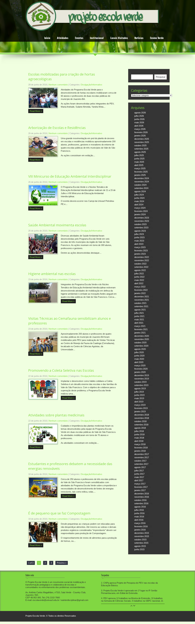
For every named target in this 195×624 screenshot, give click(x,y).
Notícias (138, 38)
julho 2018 (139, 431)
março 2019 (139, 405)
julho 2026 (139, 116)
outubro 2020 (140, 342)
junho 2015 (139, 549)
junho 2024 (139, 198)
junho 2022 (139, 277)
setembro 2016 (141, 503)
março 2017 (139, 483)
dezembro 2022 (141, 257)
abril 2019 (138, 401)
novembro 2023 (141, 221)
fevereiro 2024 (141, 211)
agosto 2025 (140, 152)
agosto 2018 (140, 428)
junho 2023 (139, 237)
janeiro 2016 (140, 529)
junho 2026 (139, 119)
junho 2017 (139, 474)
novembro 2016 (141, 497)
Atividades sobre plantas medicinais (56, 415)
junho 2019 (139, 395)
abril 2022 (138, 283)
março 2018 (139, 444)
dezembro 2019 (141, 375)
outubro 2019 (140, 382)
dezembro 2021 (141, 296)
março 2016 (139, 523)
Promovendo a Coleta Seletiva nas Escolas (61, 370)
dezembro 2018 (141, 415)
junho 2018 (139, 434)
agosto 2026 (140, 112)
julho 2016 (139, 510)
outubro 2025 (140, 145)
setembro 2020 (141, 346)
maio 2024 (139, 201)
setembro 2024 (141, 188)
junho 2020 (139, 355)
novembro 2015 (141, 536)
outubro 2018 (140, 421)
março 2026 (139, 129)
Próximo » (61, 563)
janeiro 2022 (140, 293)
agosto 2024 (140, 191)
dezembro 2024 (141, 178)
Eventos (79, 38)
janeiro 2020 (140, 372)
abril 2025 (138, 165)
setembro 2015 (141, 543)
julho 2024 (139, 194)
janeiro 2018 (140, 451)
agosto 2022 (140, 270)
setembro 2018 (141, 424)
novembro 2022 (141, 260)
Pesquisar (135, 73)
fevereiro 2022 (141, 290)
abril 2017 (138, 480)
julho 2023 (139, 234)
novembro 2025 (141, 142)
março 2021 (139, 326)
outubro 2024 (140, 185)
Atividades (62, 38)
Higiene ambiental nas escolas (52, 273)
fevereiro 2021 (141, 329)
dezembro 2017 (141, 454)
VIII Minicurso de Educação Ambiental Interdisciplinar (69, 176)
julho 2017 (139, 470)
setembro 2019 (141, 385)
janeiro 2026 (140, 135)
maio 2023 (139, 240)
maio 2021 (139, 319)
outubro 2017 (140, 461)
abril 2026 (138, 126)
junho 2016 (139, 513)
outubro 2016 (140, 500)
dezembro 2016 (141, 493)
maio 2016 (139, 516)
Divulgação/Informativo (91, 84)
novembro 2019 (141, 378)
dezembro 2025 (141, 139)
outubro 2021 (140, 303)
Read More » (36, 111)
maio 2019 (139, 398)
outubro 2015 (140, 539)
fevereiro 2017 (141, 487)
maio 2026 (139, 122)
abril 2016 (138, 520)
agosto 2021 (140, 309)
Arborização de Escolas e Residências (57, 127)
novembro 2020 (141, 339)
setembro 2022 (141, 267)
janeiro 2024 (140, 214)
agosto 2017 (140, 467)
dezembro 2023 (141, 217)
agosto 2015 (140, 546)
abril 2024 (138, 204)
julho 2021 (139, 313)
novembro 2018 (141, 418)
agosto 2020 (140, 349)
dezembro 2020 (141, 336)
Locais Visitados (119, 38)
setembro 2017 (141, 464)
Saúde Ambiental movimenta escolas (57, 225)
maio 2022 (139, 280)
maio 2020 (139, 359)
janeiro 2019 (140, 411)
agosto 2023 (140, 231)
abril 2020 (138, 362)
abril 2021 (138, 323)
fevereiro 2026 (141, 132)
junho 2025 (139, 158)
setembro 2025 (141, 149)
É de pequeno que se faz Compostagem (59, 513)
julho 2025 (139, 155)
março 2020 (139, 365)
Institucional (97, 38)
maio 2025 (139, 162)
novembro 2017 (141, 457)
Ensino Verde (157, 38)
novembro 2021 (141, 300)
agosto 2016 (140, 506)
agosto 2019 (140, 388)
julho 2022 (139, 273)
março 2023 (139, 247)
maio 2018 (139, 438)
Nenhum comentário (58, 84)
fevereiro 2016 (141, 526)
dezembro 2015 (141, 533)
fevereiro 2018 (141, 447)
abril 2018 (138, 441)
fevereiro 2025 (141, 171)
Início (47, 38)
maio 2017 (139, 477)
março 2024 (139, 208)
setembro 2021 (141, 306)
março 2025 (139, 168)
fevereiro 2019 (141, 408)
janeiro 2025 (140, 175)
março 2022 (139, 286)
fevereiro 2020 (141, 369)
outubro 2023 (140, 224)
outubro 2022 (140, 263)
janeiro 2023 (140, 254)
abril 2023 (138, 244)
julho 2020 (139, 352)
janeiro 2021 (140, 332)
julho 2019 (139, 392)
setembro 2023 (141, 227)
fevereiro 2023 (141, 250)
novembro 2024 (141, 181)
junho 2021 (139, 316)
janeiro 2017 (140, 490)
